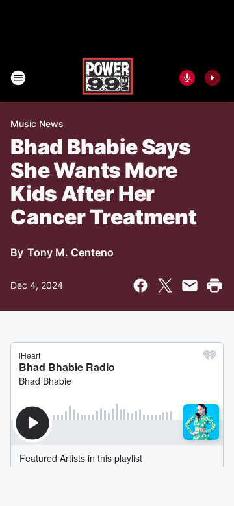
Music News (37, 123)
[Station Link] (107, 78)
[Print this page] (214, 285)
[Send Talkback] (187, 78)
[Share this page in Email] (190, 285)
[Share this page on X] (165, 285)
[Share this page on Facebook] (140, 285)
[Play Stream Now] (212, 78)
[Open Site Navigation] (18, 78)
